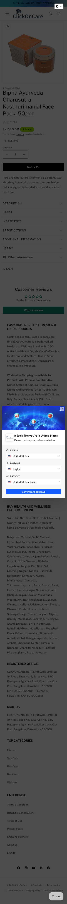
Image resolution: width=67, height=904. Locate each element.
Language (15, 462)
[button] (58, 6)
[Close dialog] (62, 409)
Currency (15, 475)
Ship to (14, 449)
